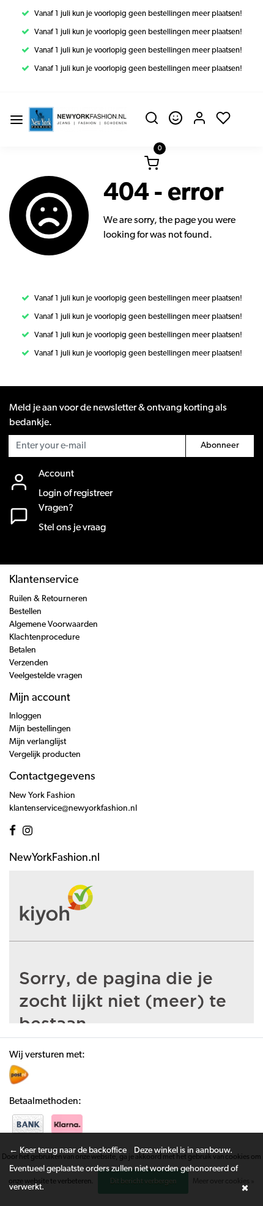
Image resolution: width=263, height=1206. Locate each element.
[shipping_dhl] (19, 1074)
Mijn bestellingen (40, 729)
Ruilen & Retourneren (48, 599)
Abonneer (220, 445)
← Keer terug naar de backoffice (68, 1150)
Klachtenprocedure (44, 637)
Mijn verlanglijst (37, 742)
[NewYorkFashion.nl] (78, 119)
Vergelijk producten (45, 754)
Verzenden (28, 663)
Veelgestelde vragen (46, 676)
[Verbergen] (244, 1187)
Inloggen (25, 716)
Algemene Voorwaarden (53, 624)
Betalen (22, 650)
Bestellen (25, 611)
